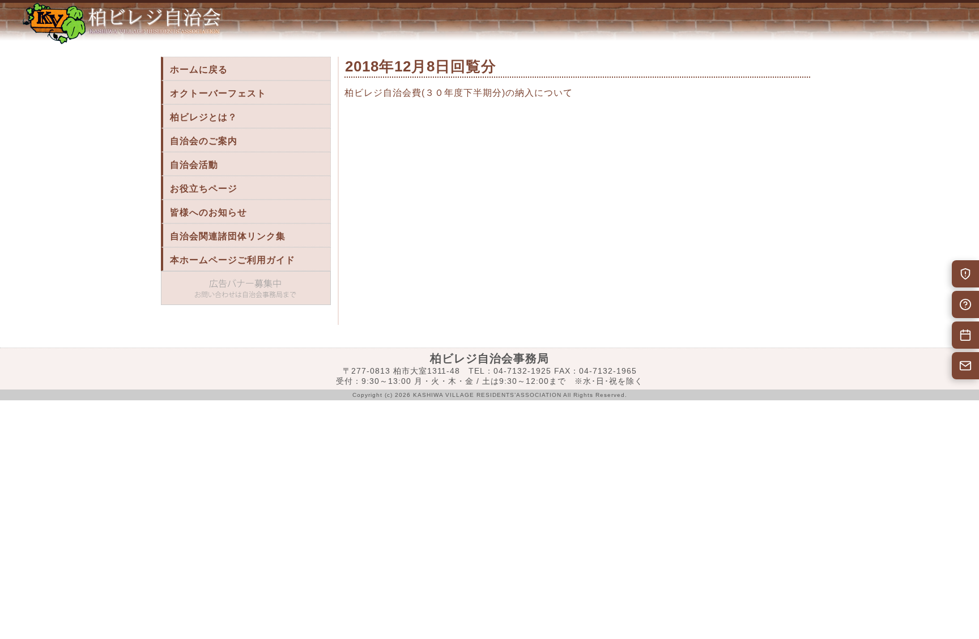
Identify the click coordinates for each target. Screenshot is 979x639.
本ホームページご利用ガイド (232, 260)
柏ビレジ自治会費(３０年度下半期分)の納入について (458, 93)
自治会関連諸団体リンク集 (228, 236)
